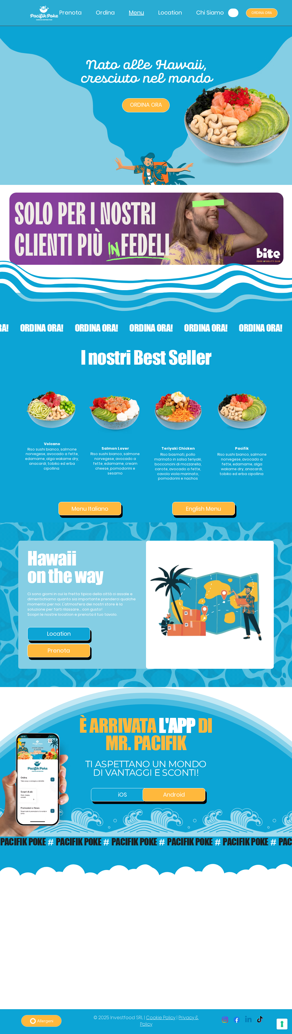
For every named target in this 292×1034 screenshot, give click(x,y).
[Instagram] (225, 1020)
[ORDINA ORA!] (146, 328)
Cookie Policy (160, 1017)
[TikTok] (260, 1020)
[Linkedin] (248, 1020)
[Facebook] (237, 1020)
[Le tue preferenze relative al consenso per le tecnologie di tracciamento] (282, 1024)
